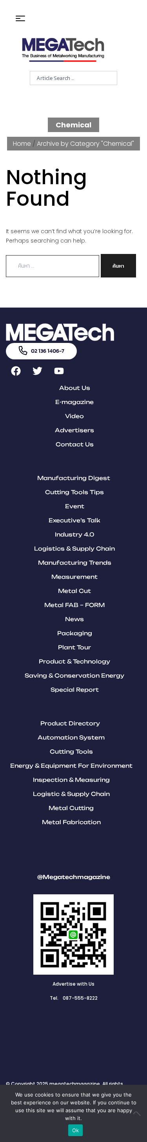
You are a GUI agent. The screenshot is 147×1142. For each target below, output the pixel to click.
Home (22, 143)
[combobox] (73, 78)
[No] (137, 1113)
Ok (75, 1130)
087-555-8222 (80, 998)
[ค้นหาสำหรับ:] (53, 266)
